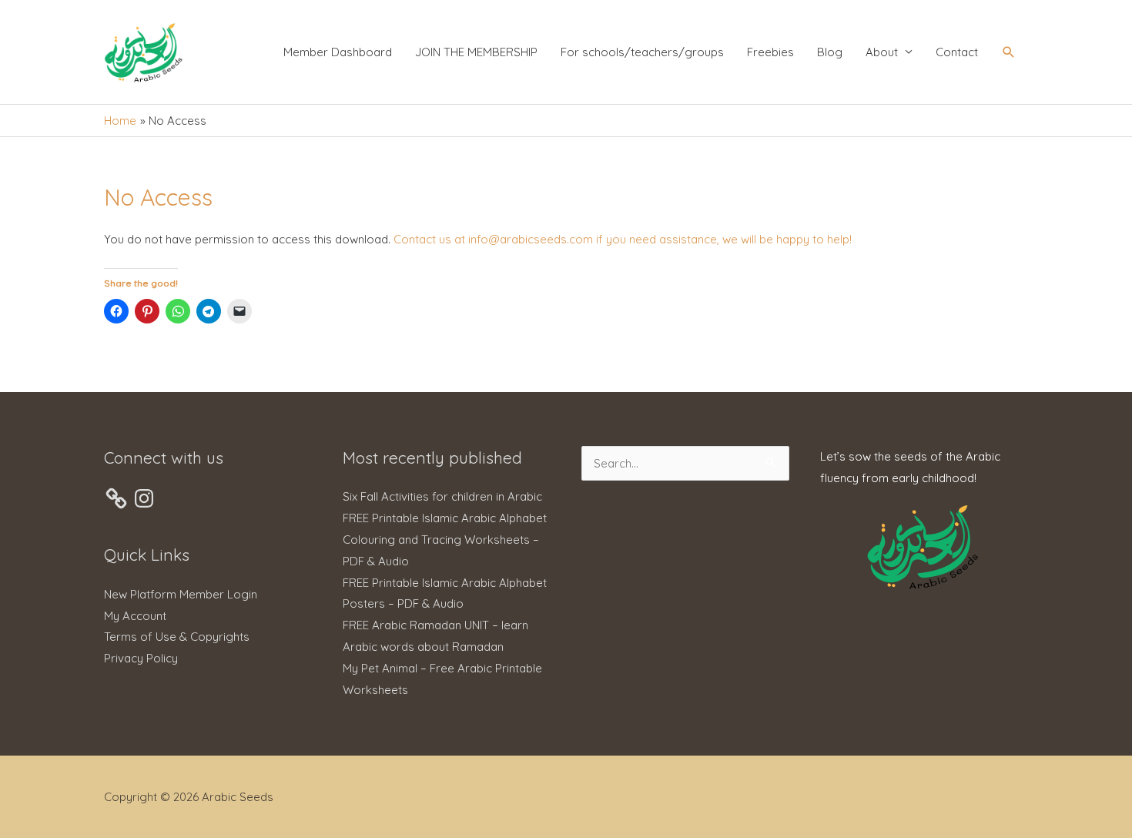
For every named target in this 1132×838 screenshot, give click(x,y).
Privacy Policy (141, 658)
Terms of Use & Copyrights (177, 636)
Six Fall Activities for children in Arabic (442, 496)
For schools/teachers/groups (642, 52)
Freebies (770, 52)
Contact (957, 52)
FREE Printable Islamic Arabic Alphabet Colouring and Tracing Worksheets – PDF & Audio (445, 539)
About (882, 52)
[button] (1008, 52)
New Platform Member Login (180, 594)
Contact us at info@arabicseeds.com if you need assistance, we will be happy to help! (623, 239)
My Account (135, 615)
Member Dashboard (337, 52)
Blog (829, 52)
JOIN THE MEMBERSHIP (476, 52)
